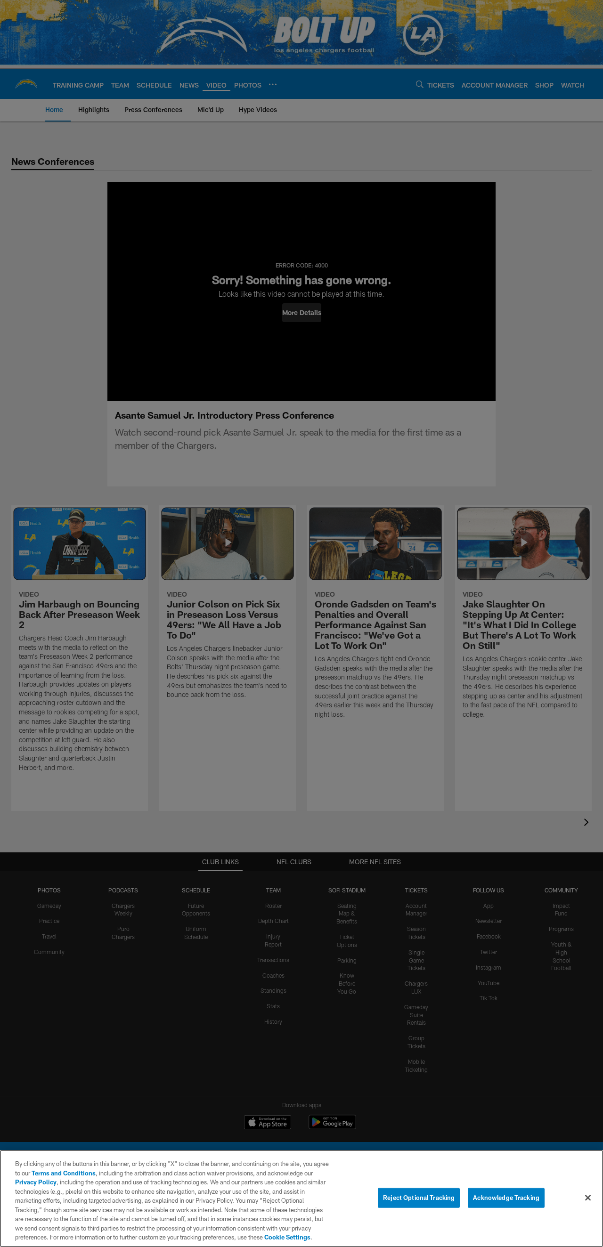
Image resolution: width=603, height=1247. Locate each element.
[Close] (588, 1198)
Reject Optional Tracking (419, 1197)
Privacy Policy (36, 1182)
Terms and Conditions (64, 1173)
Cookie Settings (287, 1237)
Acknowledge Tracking (506, 1197)
